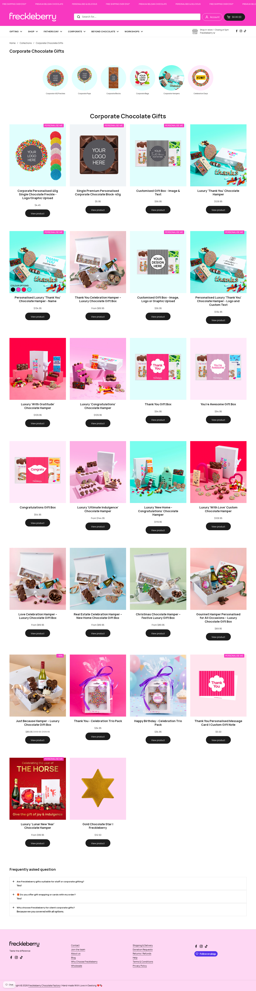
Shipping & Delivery (143, 945)
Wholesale (76, 965)
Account (214, 17)
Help (135, 957)
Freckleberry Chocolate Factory (44, 985)
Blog (73, 957)
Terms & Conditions (143, 961)
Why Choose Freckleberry (84, 961)
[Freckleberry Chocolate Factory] (32, 17)
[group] (55, 80)
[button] (234, 17)
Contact (75, 945)
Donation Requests (143, 949)
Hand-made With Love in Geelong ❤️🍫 (82, 985)
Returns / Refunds (142, 953)
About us (75, 953)
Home (12, 43)
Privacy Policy (140, 965)
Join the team (78, 949)
